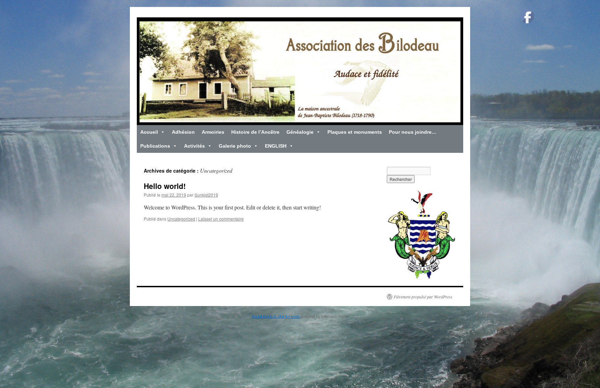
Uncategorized (181, 219)
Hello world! (165, 186)
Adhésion (183, 132)
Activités (194, 146)
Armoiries (213, 132)
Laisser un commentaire (221, 219)
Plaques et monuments (354, 132)
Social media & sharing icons (276, 316)
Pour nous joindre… (412, 132)
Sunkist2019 (206, 195)
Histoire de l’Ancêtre (255, 132)
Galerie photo (235, 146)
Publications (155, 146)
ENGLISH (275, 146)
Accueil (149, 132)
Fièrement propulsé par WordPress (423, 296)
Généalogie (300, 132)
